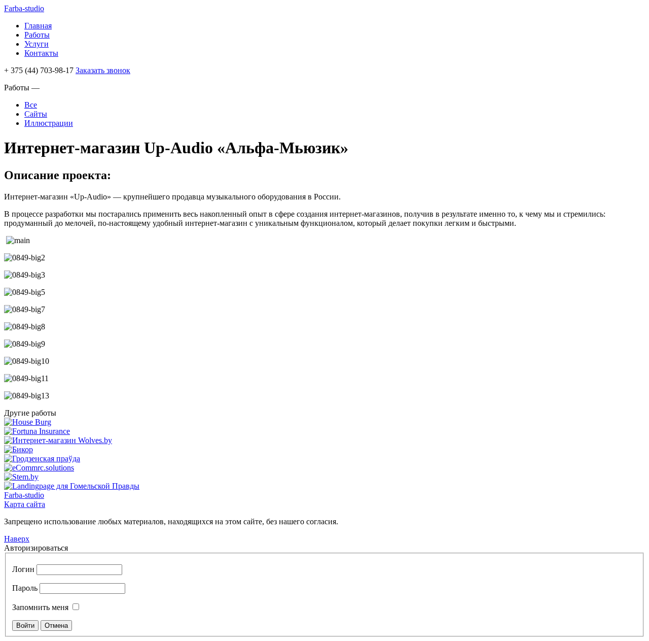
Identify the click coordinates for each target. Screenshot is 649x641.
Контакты (41, 53)
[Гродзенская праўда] (42, 458)
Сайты (35, 114)
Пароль (25, 588)
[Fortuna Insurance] (37, 431)
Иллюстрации (48, 123)
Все (30, 104)
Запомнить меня (40, 607)
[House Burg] (27, 422)
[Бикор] (18, 449)
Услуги (36, 44)
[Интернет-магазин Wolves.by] (58, 440)
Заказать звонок (103, 70)
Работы (37, 34)
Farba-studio (24, 8)
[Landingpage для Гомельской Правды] (71, 486)
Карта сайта (24, 504)
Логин (23, 569)
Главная (38, 25)
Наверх (16, 538)
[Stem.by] (21, 477)
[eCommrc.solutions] (39, 467)
